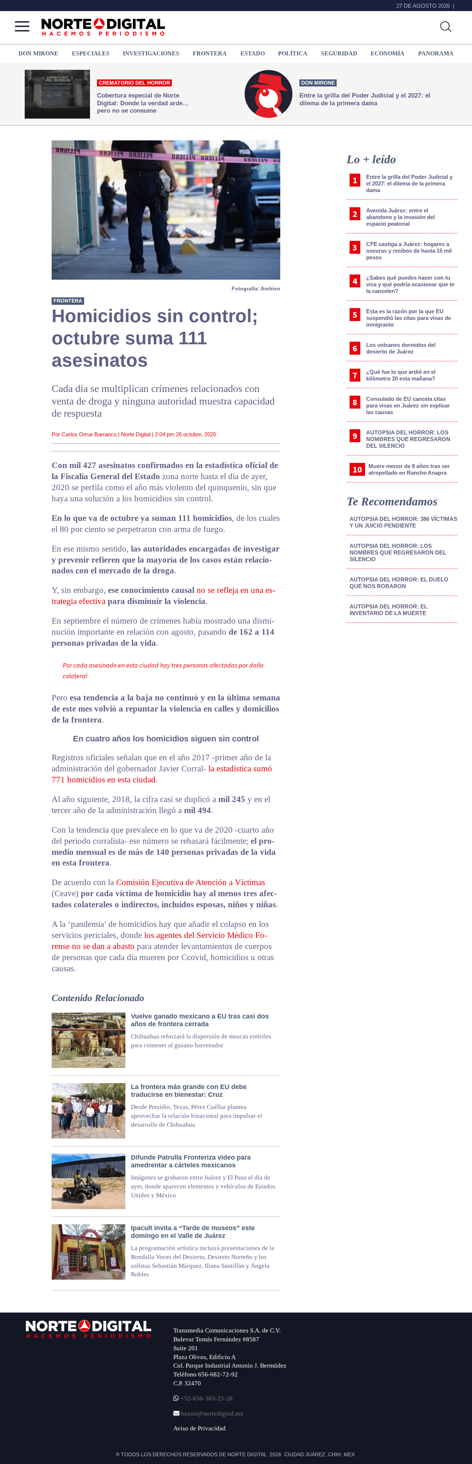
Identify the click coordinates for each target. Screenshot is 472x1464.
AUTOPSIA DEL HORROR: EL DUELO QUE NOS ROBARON (399, 582)
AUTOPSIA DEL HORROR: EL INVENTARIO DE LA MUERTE (388, 609)
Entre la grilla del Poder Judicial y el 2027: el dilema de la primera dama (409, 183)
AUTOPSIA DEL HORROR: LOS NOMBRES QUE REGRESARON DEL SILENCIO (408, 439)
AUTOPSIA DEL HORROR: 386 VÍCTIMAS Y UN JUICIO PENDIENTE (403, 522)
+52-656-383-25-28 (206, 1398)
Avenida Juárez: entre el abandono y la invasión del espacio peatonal (400, 217)
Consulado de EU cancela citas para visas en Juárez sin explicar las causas (408, 405)
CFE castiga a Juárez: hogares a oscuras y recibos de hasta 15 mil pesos (409, 250)
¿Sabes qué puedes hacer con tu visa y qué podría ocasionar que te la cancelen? (410, 284)
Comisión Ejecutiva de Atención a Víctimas (190, 882)
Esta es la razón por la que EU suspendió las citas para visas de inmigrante (408, 318)
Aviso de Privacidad (199, 1428)
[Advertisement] (402, 690)
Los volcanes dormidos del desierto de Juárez (400, 348)
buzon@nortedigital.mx (212, 1413)
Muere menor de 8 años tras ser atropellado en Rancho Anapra (409, 469)
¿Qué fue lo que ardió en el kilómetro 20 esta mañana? (400, 375)
